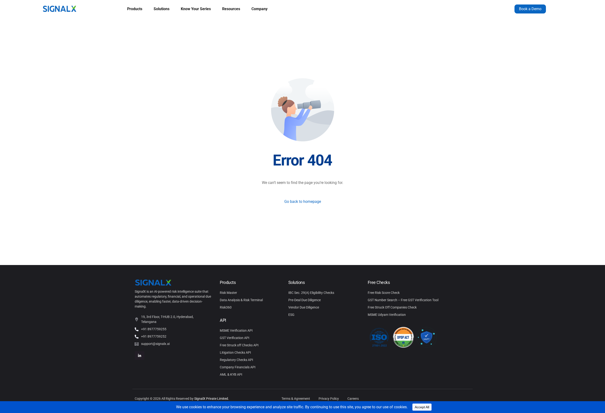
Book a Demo (530, 9)
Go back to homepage (302, 201)
